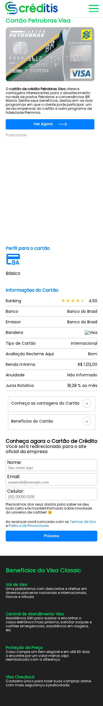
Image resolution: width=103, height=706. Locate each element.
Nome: (14, 462)
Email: (13, 476)
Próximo (51, 536)
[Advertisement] (51, 188)
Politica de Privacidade (29, 525)
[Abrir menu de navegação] (93, 8)
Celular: (15, 491)
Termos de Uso (83, 521)
